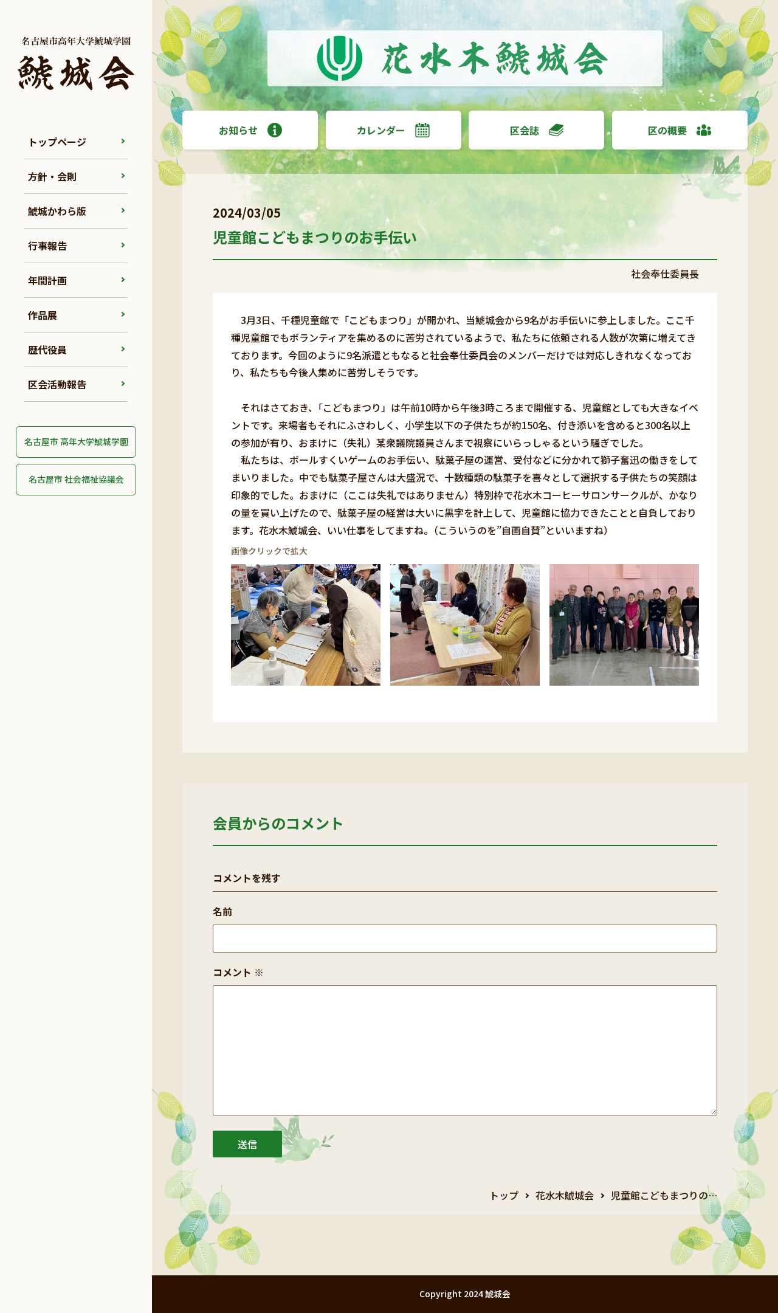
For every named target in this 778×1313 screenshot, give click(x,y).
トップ (503, 1195)
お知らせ (238, 130)
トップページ (57, 141)
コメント (238, 972)
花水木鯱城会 (564, 1195)
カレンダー (381, 130)
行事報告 (47, 245)
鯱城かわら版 (57, 211)
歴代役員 (47, 349)
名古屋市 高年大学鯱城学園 (76, 441)
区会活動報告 (57, 384)
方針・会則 (52, 176)
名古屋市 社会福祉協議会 (76, 479)
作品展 (42, 315)
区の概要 (667, 130)
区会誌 (524, 130)
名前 (222, 911)
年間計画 (47, 280)
